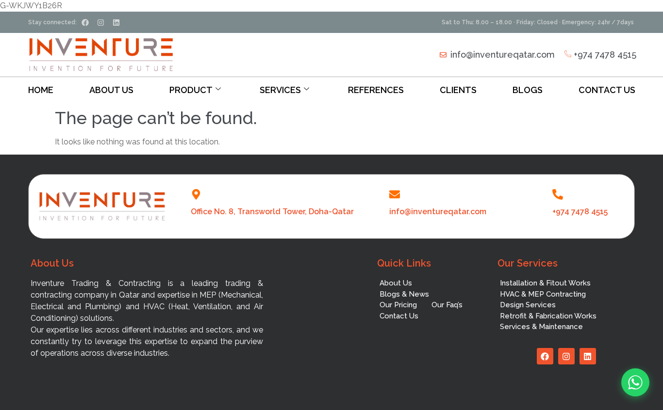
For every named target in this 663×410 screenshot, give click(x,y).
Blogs (528, 90)
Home (40, 90)
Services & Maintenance (541, 326)
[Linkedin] (116, 22)
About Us (111, 90)
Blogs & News (404, 294)
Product (191, 90)
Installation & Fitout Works (545, 283)
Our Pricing (398, 304)
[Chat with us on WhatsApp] (635, 382)
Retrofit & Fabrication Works (548, 316)
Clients (458, 90)
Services (280, 90)
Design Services (528, 304)
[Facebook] (85, 22)
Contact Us (607, 90)
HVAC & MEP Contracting (543, 294)
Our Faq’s (447, 304)
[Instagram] (100, 22)
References (376, 90)
